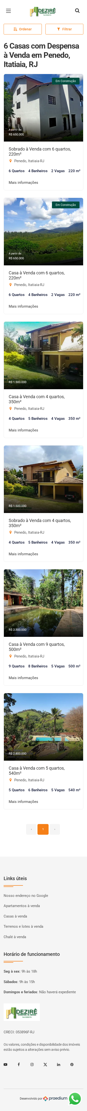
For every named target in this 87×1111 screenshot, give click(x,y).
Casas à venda (15, 916)
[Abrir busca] (77, 11)
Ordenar (25, 29)
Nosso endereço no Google (26, 895)
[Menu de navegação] (10, 11)
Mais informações (23, 182)
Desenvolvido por (31, 1098)
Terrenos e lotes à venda (23, 926)
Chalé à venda (15, 937)
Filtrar (67, 29)
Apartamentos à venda (22, 906)
